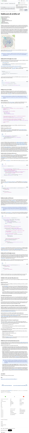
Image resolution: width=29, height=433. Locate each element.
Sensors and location (12, 3)
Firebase (2, 423)
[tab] (2, 80)
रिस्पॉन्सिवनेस (6, 286)
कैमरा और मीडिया (11, 403)
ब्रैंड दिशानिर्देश (6, 428)
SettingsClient (17, 356)
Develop (2, 3)
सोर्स (1, 403)
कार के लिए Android (22, 403)
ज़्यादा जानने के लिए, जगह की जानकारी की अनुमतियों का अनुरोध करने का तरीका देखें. (11, 66)
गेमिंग (10, 400)
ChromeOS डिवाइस (22, 402)
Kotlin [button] (2, 80)
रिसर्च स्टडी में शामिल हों (22, 413)
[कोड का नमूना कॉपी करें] (27, 70)
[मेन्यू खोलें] (1, 1)
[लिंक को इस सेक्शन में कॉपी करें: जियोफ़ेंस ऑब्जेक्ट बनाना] (8, 100)
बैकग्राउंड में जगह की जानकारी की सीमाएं (17, 369)
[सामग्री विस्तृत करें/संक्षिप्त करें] (1, 24)
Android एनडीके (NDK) (12, 414)
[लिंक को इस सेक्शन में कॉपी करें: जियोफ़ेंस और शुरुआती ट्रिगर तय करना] (12, 128)
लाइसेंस (4, 428)
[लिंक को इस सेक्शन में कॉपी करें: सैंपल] (3, 377)
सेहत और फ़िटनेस (11, 402)
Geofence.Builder (11, 102)
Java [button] (5, 80)
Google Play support (22, 412)
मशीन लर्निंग (11, 401)
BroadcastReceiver (16, 67)
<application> (14, 68)
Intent (8, 200)
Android (2, 400)
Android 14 (2, 413)
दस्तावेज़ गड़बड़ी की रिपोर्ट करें (22, 411)
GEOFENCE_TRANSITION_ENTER (20, 142)
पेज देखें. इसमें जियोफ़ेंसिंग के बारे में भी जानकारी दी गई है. (9, 311)
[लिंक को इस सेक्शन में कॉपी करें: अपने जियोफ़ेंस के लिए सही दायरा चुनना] (12, 295)
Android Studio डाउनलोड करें (13, 413)
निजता (1, 428)
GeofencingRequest (9, 129)
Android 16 (2, 411)
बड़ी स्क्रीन (21, 400)
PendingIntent (10, 93)
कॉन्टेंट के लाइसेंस (9, 390)
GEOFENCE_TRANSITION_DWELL (5, 316)
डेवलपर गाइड (11, 411)
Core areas (6, 3)
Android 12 (2, 415)
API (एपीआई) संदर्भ (12, 412)
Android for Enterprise (3, 401)
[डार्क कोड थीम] (26, 70)
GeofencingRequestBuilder (23, 129)
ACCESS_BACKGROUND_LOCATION (6, 64)
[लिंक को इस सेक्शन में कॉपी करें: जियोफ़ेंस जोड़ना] (6, 180)
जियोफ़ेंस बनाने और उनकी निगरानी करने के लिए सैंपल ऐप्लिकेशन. (8, 379)
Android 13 (2, 414)
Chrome (2, 422)
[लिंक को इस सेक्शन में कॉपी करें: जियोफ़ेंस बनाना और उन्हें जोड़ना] (12, 89)
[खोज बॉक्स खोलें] (18, 0)
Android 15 (2, 412)
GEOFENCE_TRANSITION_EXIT (4, 250)
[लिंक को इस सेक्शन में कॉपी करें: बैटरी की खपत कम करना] (8, 282)
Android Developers (3, 11)
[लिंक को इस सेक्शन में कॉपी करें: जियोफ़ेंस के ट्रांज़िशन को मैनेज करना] (14, 198)
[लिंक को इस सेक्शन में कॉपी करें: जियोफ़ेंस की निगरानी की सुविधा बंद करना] (16, 253)
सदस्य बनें (10, 430)
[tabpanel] (14, 84)
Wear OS (21, 401)
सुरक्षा (1, 402)
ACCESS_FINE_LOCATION (5, 62)
